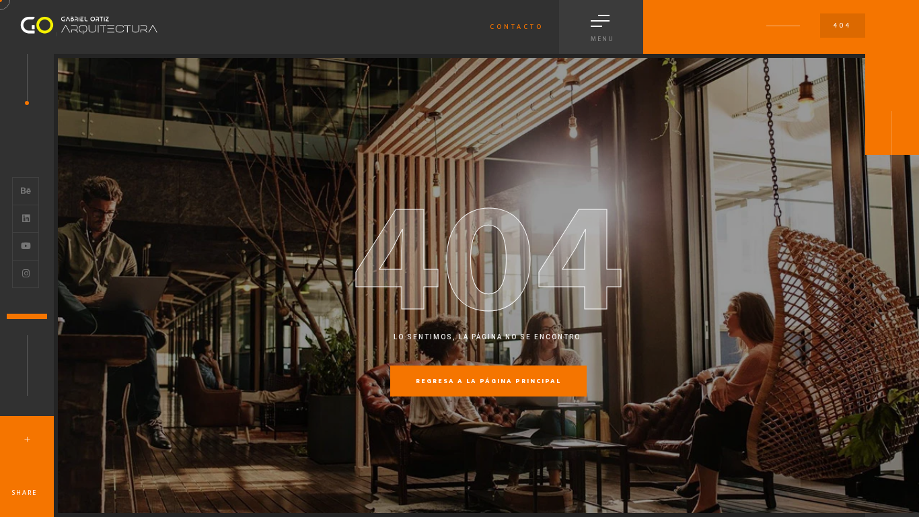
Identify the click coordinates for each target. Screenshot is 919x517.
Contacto (517, 27)
